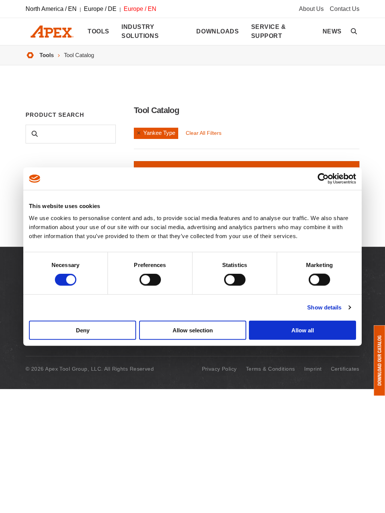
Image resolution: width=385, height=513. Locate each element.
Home (30, 55)
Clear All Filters (203, 133)
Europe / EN (140, 9)
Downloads (217, 31)
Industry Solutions (140, 31)
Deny (82, 330)
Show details (324, 307)
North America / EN (51, 9)
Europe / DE (100, 9)
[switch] (150, 280)
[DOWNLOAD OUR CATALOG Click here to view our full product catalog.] (379, 360)
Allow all (302, 330)
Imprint (313, 369)
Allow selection (193, 330)
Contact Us (344, 9)
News (332, 31)
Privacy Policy (219, 369)
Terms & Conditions (270, 369)
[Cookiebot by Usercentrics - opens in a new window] (323, 178)
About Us (311, 9)
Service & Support (268, 31)
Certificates (345, 369)
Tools (98, 31)
